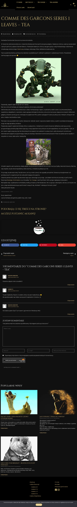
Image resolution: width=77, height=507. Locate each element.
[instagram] (59, 490)
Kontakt (31, 8)
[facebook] (56, 490)
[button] (71, 4)
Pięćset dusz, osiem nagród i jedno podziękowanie (14, 417)
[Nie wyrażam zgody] (75, 504)
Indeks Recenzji (34, 484)
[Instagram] (74, 5)
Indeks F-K (34, 489)
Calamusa (20, 49)
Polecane (21, 8)
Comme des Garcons (30, 34)
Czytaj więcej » (4, 428)
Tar (30, 180)
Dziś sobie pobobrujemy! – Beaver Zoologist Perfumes (18, 464)
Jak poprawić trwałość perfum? (52, 417)
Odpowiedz (70, 284)
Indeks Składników (35, 496)
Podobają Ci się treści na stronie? (23, 209)
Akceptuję (38, 504)
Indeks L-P (34, 491)
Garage (34, 180)
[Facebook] (73, 3)
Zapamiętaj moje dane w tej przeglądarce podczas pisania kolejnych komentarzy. (29, 355)
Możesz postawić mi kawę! (18, 213)
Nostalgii (9, 180)
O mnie (57, 482)
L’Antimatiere (17, 180)
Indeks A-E (34, 487)
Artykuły (32, 482)
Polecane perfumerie (61, 486)
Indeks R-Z (34, 493)
